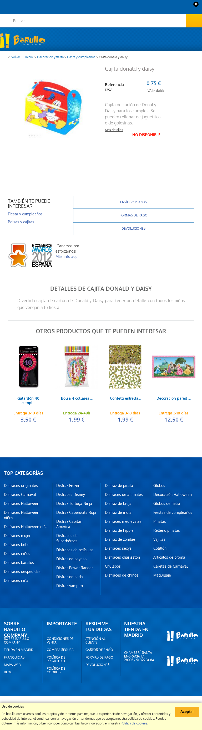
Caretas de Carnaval (170, 566)
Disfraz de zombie (120, 539)
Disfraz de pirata (119, 485)
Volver (16, 57)
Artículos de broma (169, 557)
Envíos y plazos (133, 202)
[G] (28, 366)
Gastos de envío (99, 650)
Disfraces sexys (118, 548)
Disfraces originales (21, 485)
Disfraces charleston (122, 557)
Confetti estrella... (125, 399)
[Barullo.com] (22, 41)
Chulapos (113, 566)
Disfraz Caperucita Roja (76, 512)
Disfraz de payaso (71, 559)
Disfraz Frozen (68, 485)
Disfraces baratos (19, 562)
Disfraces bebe (16, 544)
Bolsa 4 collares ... (77, 399)
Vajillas (159, 539)
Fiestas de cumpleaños (172, 512)
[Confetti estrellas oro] (125, 366)
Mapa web (12, 665)
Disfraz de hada (69, 576)
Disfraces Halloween (21, 503)
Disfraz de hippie (119, 530)
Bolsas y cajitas (21, 222)
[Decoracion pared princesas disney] (173, 366)
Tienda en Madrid (18, 650)
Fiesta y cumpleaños (81, 57)
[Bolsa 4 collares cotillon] (76, 366)
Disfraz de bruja (118, 503)
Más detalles (114, 130)
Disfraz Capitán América (69, 524)
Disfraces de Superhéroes (67, 538)
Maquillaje (162, 575)
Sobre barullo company (16, 641)
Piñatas (159, 521)
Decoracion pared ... (173, 399)
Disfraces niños (17, 553)
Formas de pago (134, 215)
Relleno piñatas (166, 530)
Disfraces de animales (124, 494)
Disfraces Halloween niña (26, 526)
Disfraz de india (118, 512)
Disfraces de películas (75, 550)
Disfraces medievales (123, 521)
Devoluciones (133, 228)
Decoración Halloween (172, 494)
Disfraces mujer (17, 535)
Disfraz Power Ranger (74, 568)
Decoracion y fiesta (50, 57)
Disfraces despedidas (22, 571)
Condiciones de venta (60, 641)
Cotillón (159, 548)
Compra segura (60, 650)
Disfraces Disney (70, 494)
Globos (159, 485)
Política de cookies (56, 670)
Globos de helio (166, 503)
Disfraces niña (16, 580)
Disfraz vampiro (69, 585)
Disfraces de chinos (121, 575)
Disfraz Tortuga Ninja (74, 503)
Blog (8, 672)
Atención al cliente (95, 641)
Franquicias (14, 657)
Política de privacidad (56, 659)
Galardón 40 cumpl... (28, 401)
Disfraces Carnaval (20, 494)
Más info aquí (66, 256)
